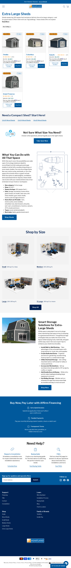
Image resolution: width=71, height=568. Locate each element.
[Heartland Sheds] (35, 6)
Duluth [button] (51, 55)
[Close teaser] (50, 563)
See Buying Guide (35, 466)
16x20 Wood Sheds (39, 120)
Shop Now (45, 388)
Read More (5, 21)
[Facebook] (64, 480)
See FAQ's (58, 466)
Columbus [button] (30, 55)
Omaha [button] (5, 55)
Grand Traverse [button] (9, 94)
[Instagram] (61, 480)
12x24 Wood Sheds (24, 120)
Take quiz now (42, 141)
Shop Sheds (9, 217)
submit (35, 480)
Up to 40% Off (43, 1)
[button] (3, 6)
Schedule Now (12, 466)
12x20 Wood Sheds (8, 120)
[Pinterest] (68, 480)
